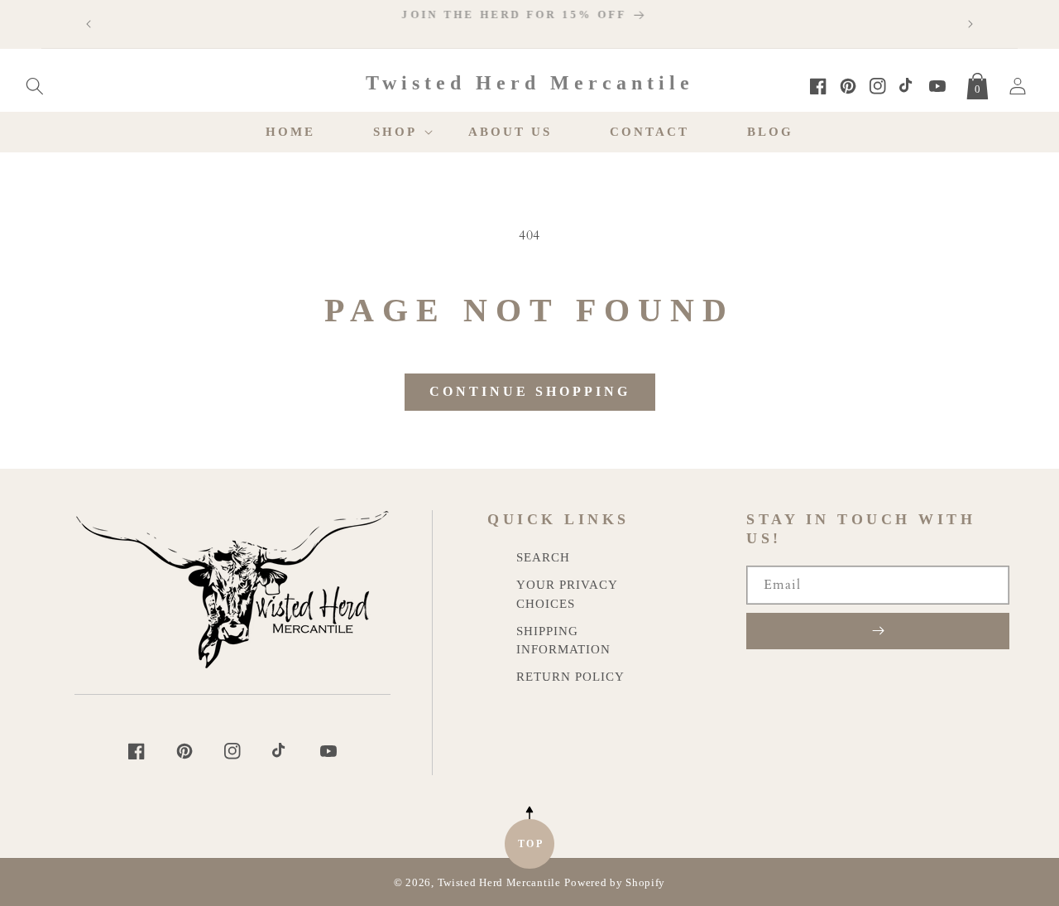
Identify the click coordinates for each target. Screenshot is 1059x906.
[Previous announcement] (88, 24)
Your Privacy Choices (566, 593)
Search (543, 557)
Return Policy (570, 676)
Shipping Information (563, 640)
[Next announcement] (970, 24)
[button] (35, 83)
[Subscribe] (877, 631)
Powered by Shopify (614, 883)
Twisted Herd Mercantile (499, 883)
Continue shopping (529, 391)
